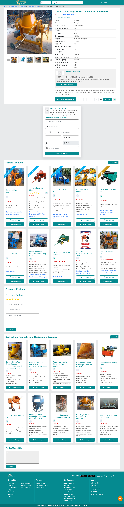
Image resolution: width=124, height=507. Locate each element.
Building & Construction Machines (17, 6)
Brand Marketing (68, 494)
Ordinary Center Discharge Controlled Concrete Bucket (37, 417)
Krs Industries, (57, 276)
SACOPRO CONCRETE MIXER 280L (84, 253)
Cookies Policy (40, 483)
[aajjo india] (21, 2)
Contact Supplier (16, 224)
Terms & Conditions (42, 485)
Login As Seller (67, 500)
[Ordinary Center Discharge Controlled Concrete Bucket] (38, 403)
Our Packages (67, 489)
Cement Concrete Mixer (33, 6)
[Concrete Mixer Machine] (85, 177)
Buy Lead (66, 485)
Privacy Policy (40, 487)
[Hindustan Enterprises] (60, 73)
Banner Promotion (68, 492)
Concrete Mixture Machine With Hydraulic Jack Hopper (38, 364)
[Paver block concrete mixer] (109, 177)
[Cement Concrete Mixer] (38, 177)
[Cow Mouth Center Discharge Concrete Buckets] (85, 351)
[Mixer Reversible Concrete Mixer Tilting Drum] (38, 240)
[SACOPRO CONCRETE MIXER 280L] (86, 240)
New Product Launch (69, 496)
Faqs (9, 496)
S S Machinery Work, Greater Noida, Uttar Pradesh (106, 212)
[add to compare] (114, 99)
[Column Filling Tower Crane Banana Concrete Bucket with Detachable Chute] (15, 351)
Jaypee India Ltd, (81, 215)
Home (5, 6)
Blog (9, 489)
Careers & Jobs (26, 485)
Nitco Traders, (10, 271)
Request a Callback (65, 99)
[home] (11, 475)
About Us (11, 483)
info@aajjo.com (95, 489)
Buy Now (107, 99)
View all (114, 337)
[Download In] (83, 476)
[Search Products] (53, 2)
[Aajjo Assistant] (120, 498)
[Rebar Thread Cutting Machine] (109, 351)
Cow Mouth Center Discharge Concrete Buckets (84, 365)
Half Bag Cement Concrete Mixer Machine (83, 417)
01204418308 (95, 483)
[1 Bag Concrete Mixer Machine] (62, 240)
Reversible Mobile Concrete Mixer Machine (60, 364)
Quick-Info (11, 492)
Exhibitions (11, 494)
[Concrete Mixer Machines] (15, 177)
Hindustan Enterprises (72, 72)
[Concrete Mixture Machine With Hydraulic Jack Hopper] (38, 351)
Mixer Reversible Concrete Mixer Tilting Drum (37, 254)
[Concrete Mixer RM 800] (62, 177)
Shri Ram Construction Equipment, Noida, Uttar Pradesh (60, 217)
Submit (10, 329)
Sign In (104, 2)
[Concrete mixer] (15, 240)
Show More (113, 162)
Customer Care (12, 487)
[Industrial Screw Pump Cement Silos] (109, 403)
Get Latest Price (68, 14)
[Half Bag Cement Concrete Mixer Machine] (85, 403)
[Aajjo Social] (104, 476)
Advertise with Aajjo (69, 487)
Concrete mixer (12, 253)
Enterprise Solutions (69, 498)
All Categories (25, 487)
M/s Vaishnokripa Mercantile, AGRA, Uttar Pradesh (37, 214)
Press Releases (26, 483)
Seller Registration (68, 483)
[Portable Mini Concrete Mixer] (15, 403)
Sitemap (10, 485)
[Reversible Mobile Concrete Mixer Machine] (62, 351)
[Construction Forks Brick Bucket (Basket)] (62, 403)
